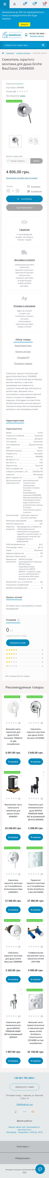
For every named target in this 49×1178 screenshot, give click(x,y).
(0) (15, 91)
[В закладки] (21, 700)
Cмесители (10, 53)
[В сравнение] (21, 697)
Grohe (22, 96)
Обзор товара (23, 339)
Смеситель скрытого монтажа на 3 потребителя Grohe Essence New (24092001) (13, 886)
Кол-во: (10, 186)
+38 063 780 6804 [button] (24, 1077)
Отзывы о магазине (24, 305)
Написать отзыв (17, 642)
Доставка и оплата (24, 259)
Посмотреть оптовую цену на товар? (21, 178)
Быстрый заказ (24, 207)
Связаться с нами (24, 1087)
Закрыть (24, 24)
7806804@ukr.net (24, 1104)
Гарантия (24, 229)
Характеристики (23, 345)
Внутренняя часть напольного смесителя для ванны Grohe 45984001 (13, 810)
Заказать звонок (37, 36)
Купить (36, 161)
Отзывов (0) (23, 357)
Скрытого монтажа (23, 53)
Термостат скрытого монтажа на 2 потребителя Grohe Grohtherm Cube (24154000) (36, 886)
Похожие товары (23, 363)
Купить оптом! (23, 351)
